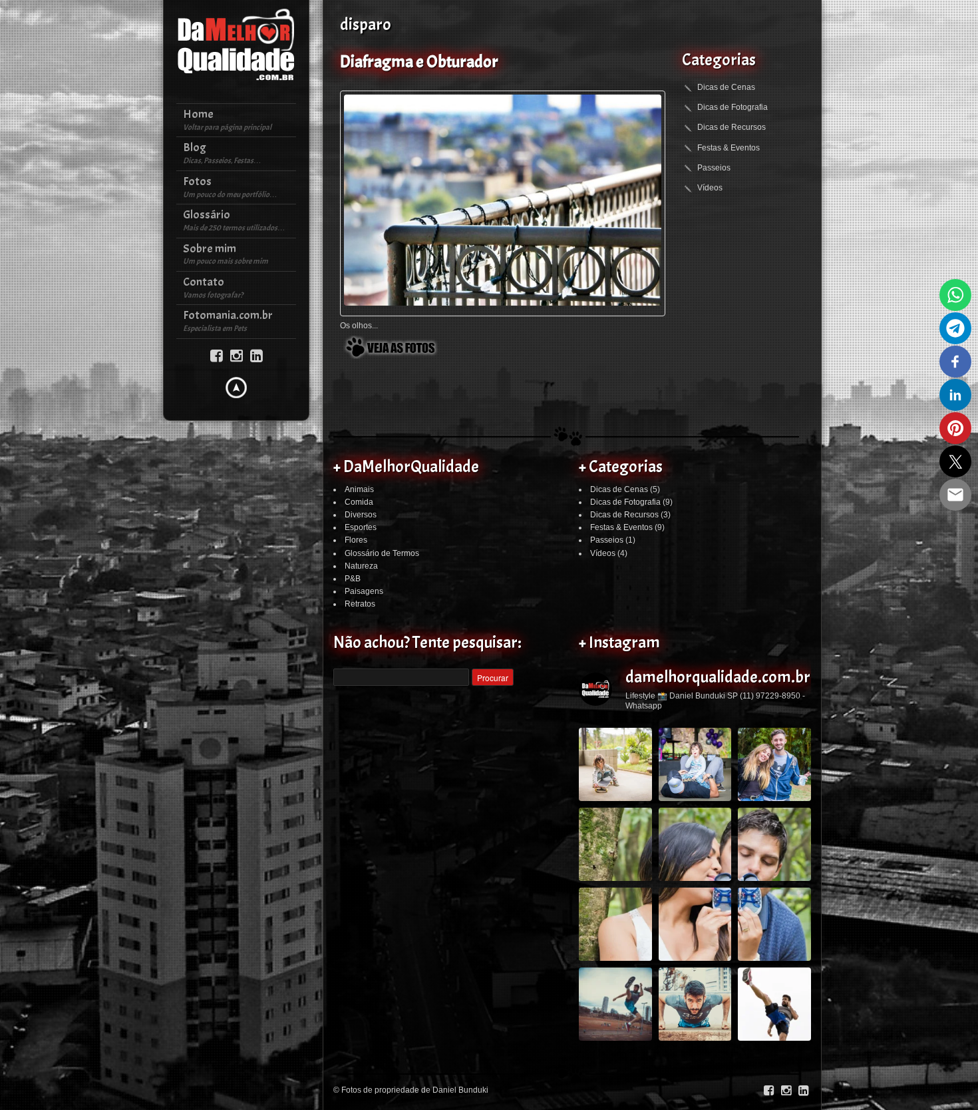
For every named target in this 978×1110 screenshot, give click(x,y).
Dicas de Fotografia (732, 107)
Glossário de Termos (382, 553)
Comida (359, 502)
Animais (359, 489)
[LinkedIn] (256, 355)
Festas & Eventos (728, 147)
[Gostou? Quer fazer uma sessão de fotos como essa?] (615, 764)
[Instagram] (236, 355)
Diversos (361, 514)
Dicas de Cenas (726, 87)
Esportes (361, 527)
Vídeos (710, 187)
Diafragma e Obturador (419, 62)
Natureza (361, 566)
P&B (353, 578)
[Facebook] (217, 355)
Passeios (714, 167)
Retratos (360, 604)
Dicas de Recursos (731, 127)
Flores (356, 540)
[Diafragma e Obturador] (502, 200)
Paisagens (364, 591)
